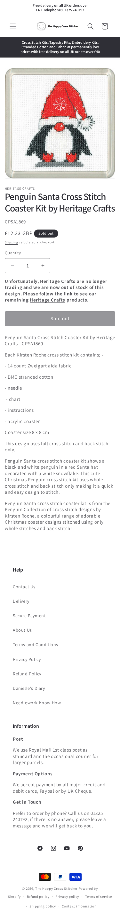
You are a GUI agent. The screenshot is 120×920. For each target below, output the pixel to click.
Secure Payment (29, 615)
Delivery (21, 601)
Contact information (79, 906)
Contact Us (24, 587)
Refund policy (38, 896)
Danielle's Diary (29, 688)
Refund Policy (27, 674)
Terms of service (98, 896)
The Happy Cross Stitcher (56, 888)
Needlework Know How (37, 703)
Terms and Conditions (35, 644)
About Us (22, 630)
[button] (13, 26)
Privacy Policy (27, 659)
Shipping (11, 242)
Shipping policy (42, 906)
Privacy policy (67, 896)
